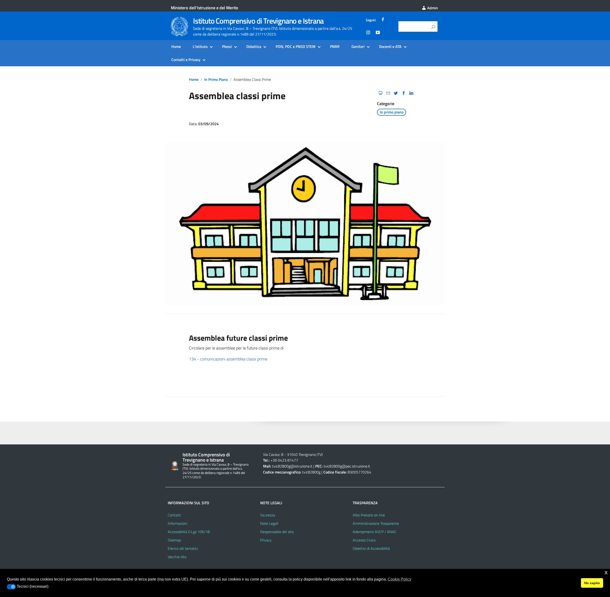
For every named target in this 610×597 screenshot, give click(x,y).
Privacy (266, 540)
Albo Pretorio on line (369, 515)
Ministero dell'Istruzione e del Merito (204, 8)
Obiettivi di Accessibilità (371, 548)
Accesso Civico (364, 540)
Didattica (253, 46)
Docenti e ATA (390, 46)
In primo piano (216, 79)
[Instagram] (368, 33)
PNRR (335, 46)
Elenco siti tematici (183, 548)
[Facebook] (383, 20)
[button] (11, 586)
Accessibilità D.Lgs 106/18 (189, 532)
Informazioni (177, 523)
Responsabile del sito (277, 532)
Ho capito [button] (592, 583)
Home (176, 46)
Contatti (174, 515)
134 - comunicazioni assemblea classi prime (228, 359)
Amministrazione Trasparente (376, 523)
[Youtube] (377, 33)
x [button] (606, 572)
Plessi (227, 46)
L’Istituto (200, 46)
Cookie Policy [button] (399, 579)
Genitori (358, 46)
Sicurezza (267, 515)
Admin (432, 8)
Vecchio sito (177, 557)
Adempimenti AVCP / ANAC (374, 532)
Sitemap (174, 540)
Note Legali (269, 523)
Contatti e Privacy (185, 59)
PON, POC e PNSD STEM (295, 46)
